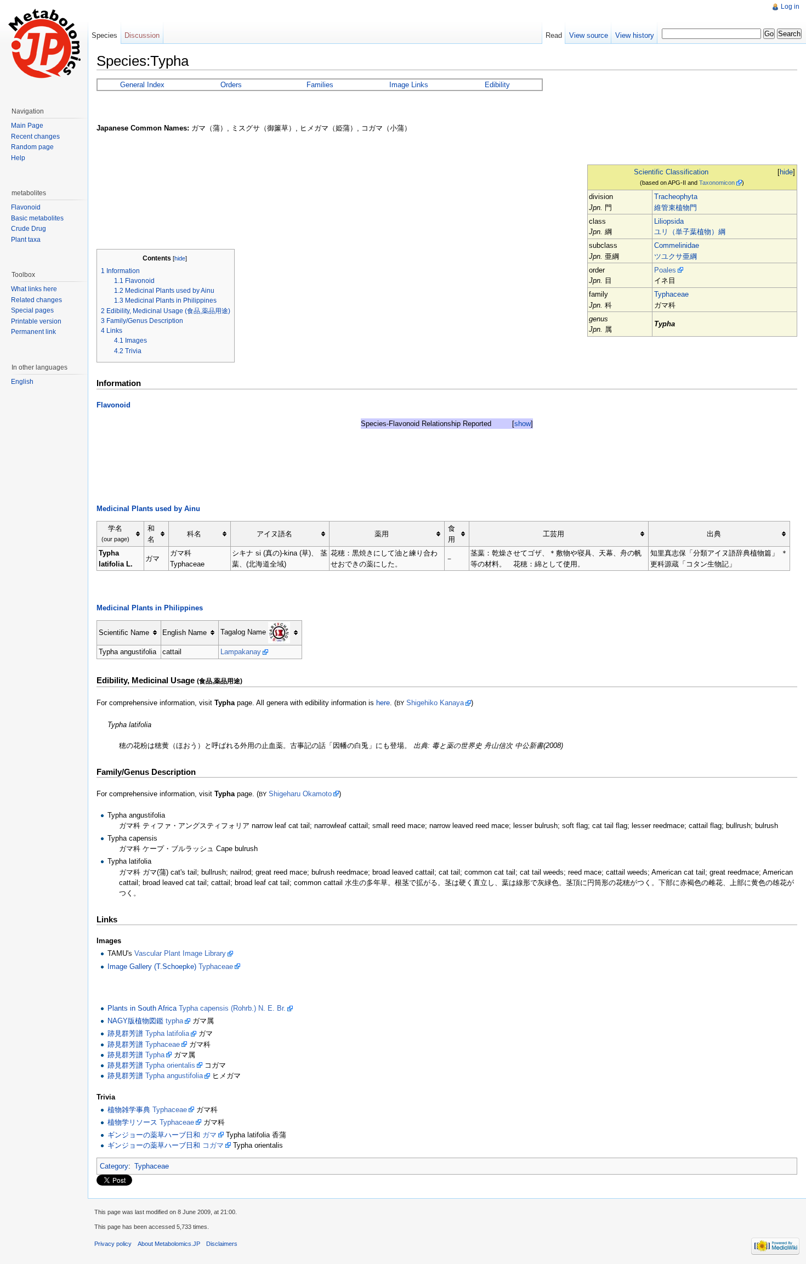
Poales (665, 270)
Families (319, 85)
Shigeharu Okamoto (300, 794)
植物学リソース (132, 1122)
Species (104, 35)
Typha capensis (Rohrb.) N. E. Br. (232, 1008)
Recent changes (35, 136)
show (522, 424)
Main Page (27, 125)
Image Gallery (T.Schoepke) (151, 966)
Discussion (142, 35)
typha (174, 1021)
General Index (142, 85)
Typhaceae (671, 294)
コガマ (213, 1145)
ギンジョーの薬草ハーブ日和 (153, 1135)
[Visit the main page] (44, 44)
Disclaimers (221, 1243)
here (383, 703)
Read (554, 35)
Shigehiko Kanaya (435, 703)
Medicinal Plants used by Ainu (148, 509)
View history (634, 35)
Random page (32, 147)
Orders (231, 85)
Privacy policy (113, 1243)
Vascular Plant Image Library (180, 953)
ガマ (209, 1135)
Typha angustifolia (174, 1076)
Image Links (408, 85)
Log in (790, 6)
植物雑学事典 (128, 1110)
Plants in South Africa (142, 1008)
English (22, 382)
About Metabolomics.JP (169, 1243)
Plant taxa (26, 239)
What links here (34, 289)
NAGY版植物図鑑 (135, 1021)
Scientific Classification (671, 172)
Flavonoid (113, 405)
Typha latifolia (167, 1033)
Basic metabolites (37, 218)
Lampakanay (240, 652)
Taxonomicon (717, 182)
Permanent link (33, 332)
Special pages (32, 310)
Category (114, 1166)
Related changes (36, 300)
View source (588, 35)
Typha (154, 1055)
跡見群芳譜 (125, 1033)
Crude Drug (28, 229)
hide (786, 172)
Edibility (497, 85)
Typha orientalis (170, 1065)
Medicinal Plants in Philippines (150, 608)
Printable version (36, 321)
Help (18, 158)
